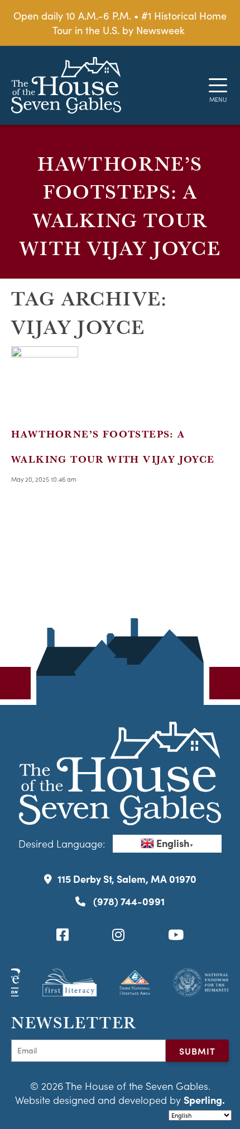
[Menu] (218, 85)
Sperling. (204, 1100)
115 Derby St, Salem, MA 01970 (126, 879)
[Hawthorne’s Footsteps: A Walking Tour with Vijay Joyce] (44, 406)
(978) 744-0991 (128, 901)
